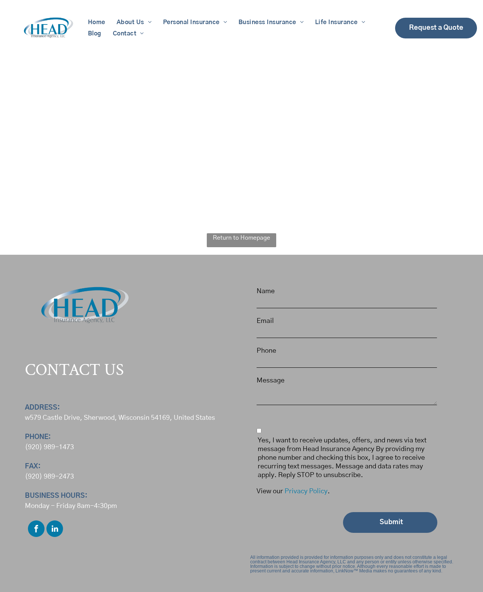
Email (265, 321)
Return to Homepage (241, 238)
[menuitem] (96, 22)
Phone (266, 350)
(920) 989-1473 (49, 447)
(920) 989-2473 (49, 476)
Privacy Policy (306, 491)
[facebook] (36, 529)
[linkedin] (54, 529)
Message (271, 380)
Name (266, 291)
